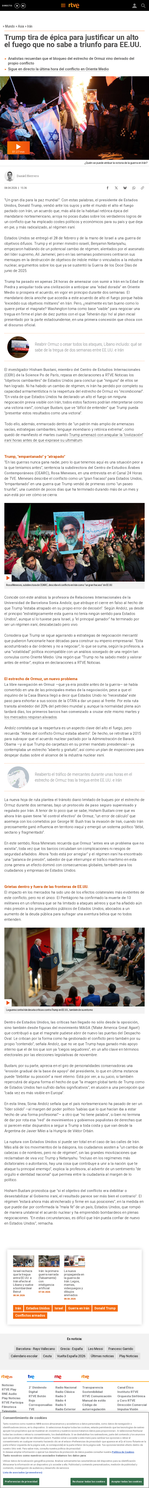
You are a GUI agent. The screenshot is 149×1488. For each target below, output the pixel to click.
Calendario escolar (24, 1356)
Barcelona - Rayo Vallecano (35, 1349)
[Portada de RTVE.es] (74, 6)
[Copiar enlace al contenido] (142, 187)
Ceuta (47, 1356)
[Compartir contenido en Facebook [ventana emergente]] (107, 187)
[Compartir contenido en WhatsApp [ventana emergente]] (133, 187)
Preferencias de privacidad (21, 1481)
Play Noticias (128, 1356)
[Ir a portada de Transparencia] (114, 1377)
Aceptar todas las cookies (126, 1481)
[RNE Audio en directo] (23, 5)
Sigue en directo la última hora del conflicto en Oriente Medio (58, 69)
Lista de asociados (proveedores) (22, 1472)
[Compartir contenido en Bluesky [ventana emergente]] (125, 187)
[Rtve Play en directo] (17, 5)
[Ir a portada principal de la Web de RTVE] (13, 1376)
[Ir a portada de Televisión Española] (40, 1377)
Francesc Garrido (120, 1349)
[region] (74, 1450)
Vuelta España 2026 (71, 1356)
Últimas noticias (102, 1356)
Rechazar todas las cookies (89, 1481)
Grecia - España (71, 1349)
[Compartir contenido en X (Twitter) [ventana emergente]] (116, 187)
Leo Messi (95, 1349)
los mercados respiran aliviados (30, 717)
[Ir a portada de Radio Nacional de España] (67, 1377)
